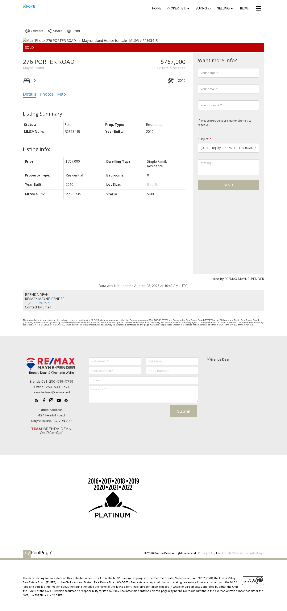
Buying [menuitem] (201, 8)
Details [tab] (29, 94)
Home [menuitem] (156, 8)
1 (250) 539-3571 (38, 303)
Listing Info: (36, 149)
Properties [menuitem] (176, 8)
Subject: (203, 139)
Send (228, 185)
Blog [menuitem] (244, 8)
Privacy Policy (207, 553)
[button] (37, 400)
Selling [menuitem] (223, 8)
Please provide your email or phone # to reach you (224, 123)
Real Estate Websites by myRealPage (240, 553)
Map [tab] (61, 94)
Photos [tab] (47, 94)
